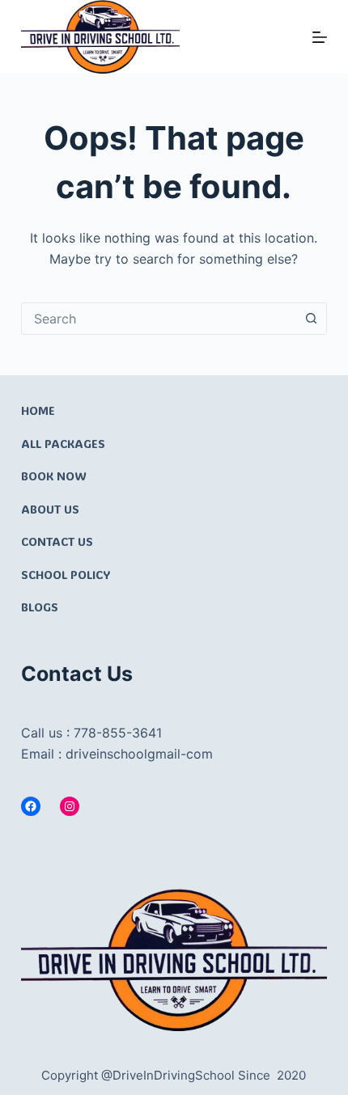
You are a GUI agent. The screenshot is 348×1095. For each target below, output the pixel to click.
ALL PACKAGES (63, 443)
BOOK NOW (54, 476)
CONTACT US (57, 541)
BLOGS (39, 607)
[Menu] (319, 37)
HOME (38, 410)
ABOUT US (50, 509)
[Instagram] (69, 806)
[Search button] (310, 318)
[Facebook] (30, 806)
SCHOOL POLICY (65, 574)
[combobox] (158, 318)
